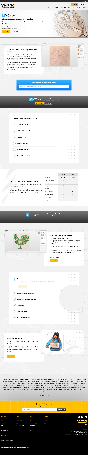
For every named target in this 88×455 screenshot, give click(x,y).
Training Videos (19, 420)
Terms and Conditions (82, 434)
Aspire (2, 420)
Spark (2, 428)
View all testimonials (44, 395)
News (31, 428)
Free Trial (63, 7)
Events (31, 430)
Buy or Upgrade (39, 103)
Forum (31, 420)
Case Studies (32, 425)
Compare (57, 7)
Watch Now (11, 355)
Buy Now (5, 31)
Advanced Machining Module (7, 440)
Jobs (45, 423)
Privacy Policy (68, 434)
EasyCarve (3, 433)
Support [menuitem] (78, 7)
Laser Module (4, 438)
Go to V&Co (82, 4)
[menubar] (85, 1)
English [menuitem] (84, 1)
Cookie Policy (74, 434)
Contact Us (46, 420)
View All (44, 219)
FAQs (17, 423)
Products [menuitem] (50, 7)
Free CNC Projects (33, 423)
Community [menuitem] (71, 7)
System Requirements (20, 425)
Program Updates (19, 428)
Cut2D (2, 425)
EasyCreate (3, 435)
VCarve (2, 423)
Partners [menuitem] (84, 7)
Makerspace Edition (5, 430)
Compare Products (5, 443)
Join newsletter (61, 409)
